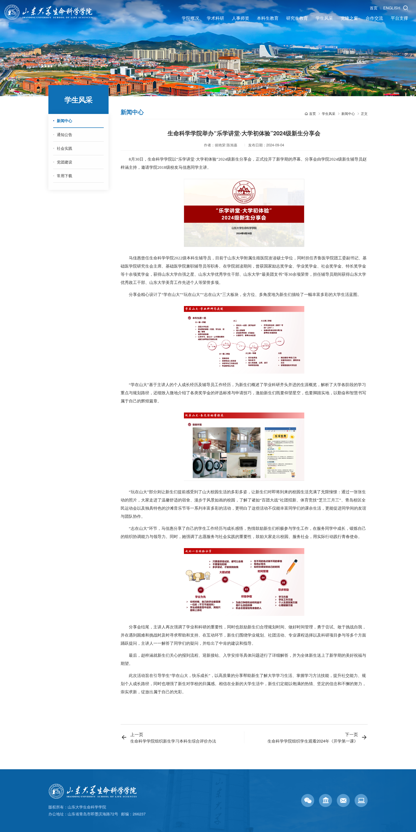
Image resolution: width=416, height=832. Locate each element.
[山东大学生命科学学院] (94, 787)
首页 (373, 8)
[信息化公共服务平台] (361, 800)
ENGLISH (391, 8)
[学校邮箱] (343, 800)
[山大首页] (325, 800)
